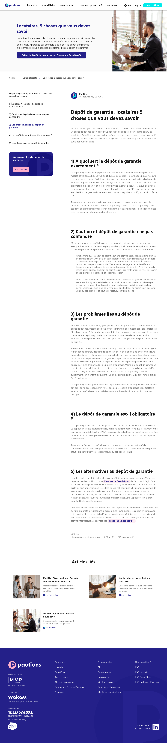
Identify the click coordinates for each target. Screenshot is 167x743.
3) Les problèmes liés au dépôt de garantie (26, 126)
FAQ (137, 667)
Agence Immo (61, 677)
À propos (59, 692)
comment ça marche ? (90, 5)
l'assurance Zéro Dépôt (116, 481)
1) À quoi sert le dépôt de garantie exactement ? (26, 105)
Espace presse (105, 672)
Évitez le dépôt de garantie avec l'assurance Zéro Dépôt (51, 55)
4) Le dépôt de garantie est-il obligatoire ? (30, 135)
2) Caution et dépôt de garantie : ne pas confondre (29, 115)
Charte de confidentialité (109, 692)
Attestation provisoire (65, 682)
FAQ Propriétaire (143, 677)
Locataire (59, 667)
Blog (100, 667)
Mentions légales (106, 682)
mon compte (134, 5)
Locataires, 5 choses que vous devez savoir (63, 78)
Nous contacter (105, 677)
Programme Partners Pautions (69, 687)
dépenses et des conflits (122, 521)
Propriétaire (60, 672)
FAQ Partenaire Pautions (147, 682)
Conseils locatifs (30, 78)
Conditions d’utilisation (109, 687)
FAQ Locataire (142, 672)
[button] (32, 5)
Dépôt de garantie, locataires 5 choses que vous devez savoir (30, 95)
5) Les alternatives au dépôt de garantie (29, 143)
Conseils (12, 78)
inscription (153, 5)
